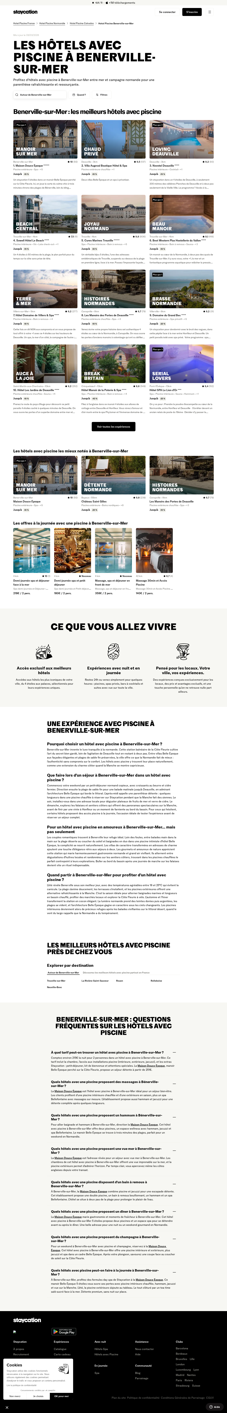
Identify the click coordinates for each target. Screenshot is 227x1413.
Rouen (119, 980)
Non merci (14, 1396)
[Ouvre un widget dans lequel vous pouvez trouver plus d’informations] (215, 1407)
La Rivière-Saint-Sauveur (95, 980)
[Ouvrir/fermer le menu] (210, 12)
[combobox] (42, 94)
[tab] (63, 973)
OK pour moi (61, 1396)
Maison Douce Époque (151, 1065)
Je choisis (38, 1396)
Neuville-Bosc (54, 987)
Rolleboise (156, 980)
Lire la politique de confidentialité (22, 1385)
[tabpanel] (113, 984)
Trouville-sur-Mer (56, 980)
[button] (7, 1407)
